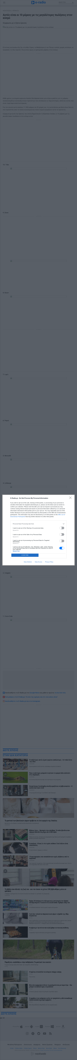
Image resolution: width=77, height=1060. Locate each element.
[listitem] (38, 524)
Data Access (38, 562)
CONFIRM (25, 555)
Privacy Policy (49, 562)
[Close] (71, 498)
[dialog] (38, 530)
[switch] (61, 528)
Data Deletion (28, 562)
